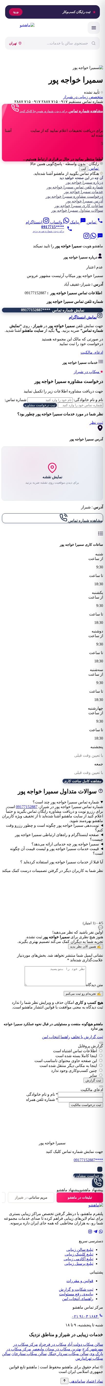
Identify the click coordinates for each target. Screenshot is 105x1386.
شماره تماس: (15, 400)
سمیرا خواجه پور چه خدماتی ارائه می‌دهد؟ (65, 844)
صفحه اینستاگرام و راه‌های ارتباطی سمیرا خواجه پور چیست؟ (59, 837)
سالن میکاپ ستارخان (29, 1354)
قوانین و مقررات (79, 1281)
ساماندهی (77, 1381)
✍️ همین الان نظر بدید (85, 946)
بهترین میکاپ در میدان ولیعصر (56, 1349)
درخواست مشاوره (88, 1176)
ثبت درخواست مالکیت (86, 1105)
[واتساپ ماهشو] (101, 1232)
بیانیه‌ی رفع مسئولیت (76, 1294)
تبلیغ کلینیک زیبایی (79, 1254)
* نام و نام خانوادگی (42, 1094)
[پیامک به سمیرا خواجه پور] (99, 237)
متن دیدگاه (94, 985)
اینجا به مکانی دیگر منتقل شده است (68, 1066)
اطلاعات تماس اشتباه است (75, 1051)
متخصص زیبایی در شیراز (83, 97)
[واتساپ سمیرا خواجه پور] (92, 237)
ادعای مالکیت (92, 352)
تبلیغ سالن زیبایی (79, 1249)
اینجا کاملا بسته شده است (76, 1056)
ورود (16, 12)
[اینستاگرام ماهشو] (90, 1232)
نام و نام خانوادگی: (88, 400)
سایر (93, 1075)
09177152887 (26, 807)
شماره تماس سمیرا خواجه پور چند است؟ (66, 802)
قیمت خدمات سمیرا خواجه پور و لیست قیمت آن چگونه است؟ (56, 851)
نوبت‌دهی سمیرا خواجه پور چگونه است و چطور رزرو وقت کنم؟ (54, 827)
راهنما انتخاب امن (56, 1037)
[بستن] (101, 1042)
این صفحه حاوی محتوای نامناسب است (65, 1061)
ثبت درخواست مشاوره (40, 405)
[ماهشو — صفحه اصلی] (19, 28)
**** (88, 1160)
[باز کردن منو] (94, 28)
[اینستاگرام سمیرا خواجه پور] (86, 237)
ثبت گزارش (93, 1080)
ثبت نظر (96, 422)
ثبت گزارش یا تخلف (87, 1037)
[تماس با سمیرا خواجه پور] (97, 1183)
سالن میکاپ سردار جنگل (68, 1354)
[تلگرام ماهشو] (95, 1232)
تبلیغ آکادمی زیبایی (78, 1259)
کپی (83, 168)
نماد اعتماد (94, 1381)
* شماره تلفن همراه (42, 1099)
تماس (93, 168)
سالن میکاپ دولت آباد (85, 1344)
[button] (52, 246)
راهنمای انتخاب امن (77, 1299)
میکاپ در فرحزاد (52, 1344)
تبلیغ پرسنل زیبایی (78, 1263)
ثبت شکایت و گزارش (76, 1289)
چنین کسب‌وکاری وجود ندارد (74, 1070)
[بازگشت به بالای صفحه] (64, 1381)
